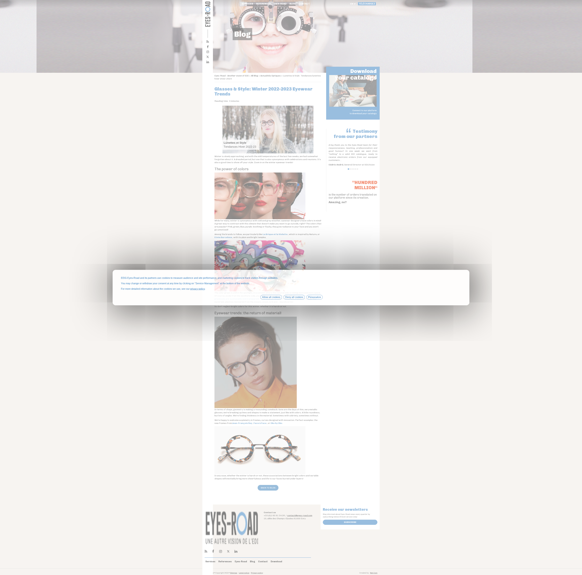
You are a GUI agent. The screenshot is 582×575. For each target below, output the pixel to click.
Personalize (314, 297)
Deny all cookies (294, 297)
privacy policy (197, 288)
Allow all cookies (271, 297)
